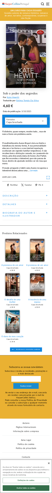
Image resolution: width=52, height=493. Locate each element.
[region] (26, 476)
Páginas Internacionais (26, 427)
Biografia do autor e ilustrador (19, 214)
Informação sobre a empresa (26, 431)
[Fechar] (49, 463)
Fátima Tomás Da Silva (27, 100)
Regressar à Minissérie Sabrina (27, 349)
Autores (26, 423)
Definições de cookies (26, 480)
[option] (26, 14)
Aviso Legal (26, 440)
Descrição (11, 195)
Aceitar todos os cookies (26, 488)
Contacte (26, 457)
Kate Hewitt (13, 97)
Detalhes (10, 204)
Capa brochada (14, 122)
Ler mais (33, 170)
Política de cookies (26, 444)
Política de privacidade (26, 448)
